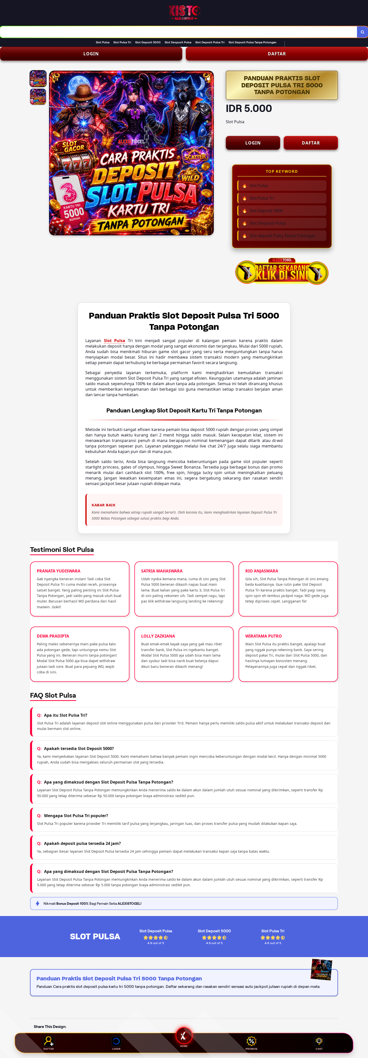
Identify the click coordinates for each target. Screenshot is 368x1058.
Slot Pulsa (114, 340)
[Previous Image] (53, 154)
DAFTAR (277, 54)
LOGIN (91, 54)
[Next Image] (210, 154)
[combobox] (178, 32)
